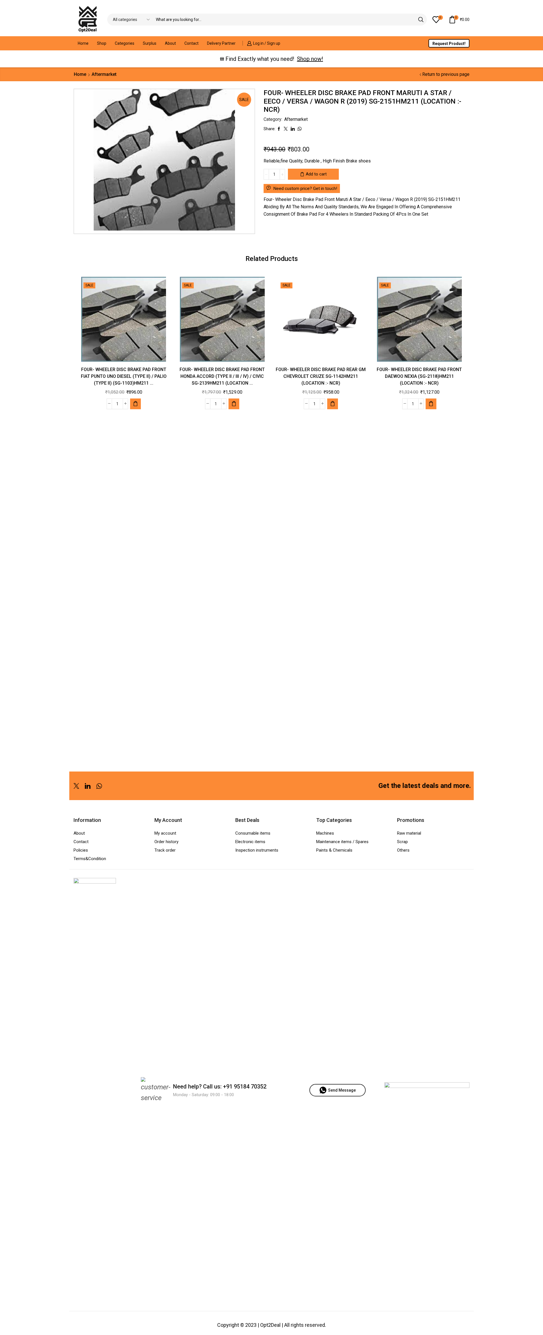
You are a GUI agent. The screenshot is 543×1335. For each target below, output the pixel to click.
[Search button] (421, 19)
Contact (191, 43)
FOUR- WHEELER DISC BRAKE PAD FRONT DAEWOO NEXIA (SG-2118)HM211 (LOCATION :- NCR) (419, 376)
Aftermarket (104, 74)
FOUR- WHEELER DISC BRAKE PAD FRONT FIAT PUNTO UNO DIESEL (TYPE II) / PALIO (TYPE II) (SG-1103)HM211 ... (124, 376)
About (170, 43)
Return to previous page (445, 74)
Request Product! (449, 43)
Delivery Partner (221, 43)
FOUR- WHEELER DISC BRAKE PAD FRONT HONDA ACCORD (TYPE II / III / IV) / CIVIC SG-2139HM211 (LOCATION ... (222, 376)
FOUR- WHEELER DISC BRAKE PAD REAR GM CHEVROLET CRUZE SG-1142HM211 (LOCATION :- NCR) (321, 376)
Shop (101, 43)
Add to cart (316, 174)
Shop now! (310, 58)
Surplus (149, 43)
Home (83, 43)
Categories (124, 43)
